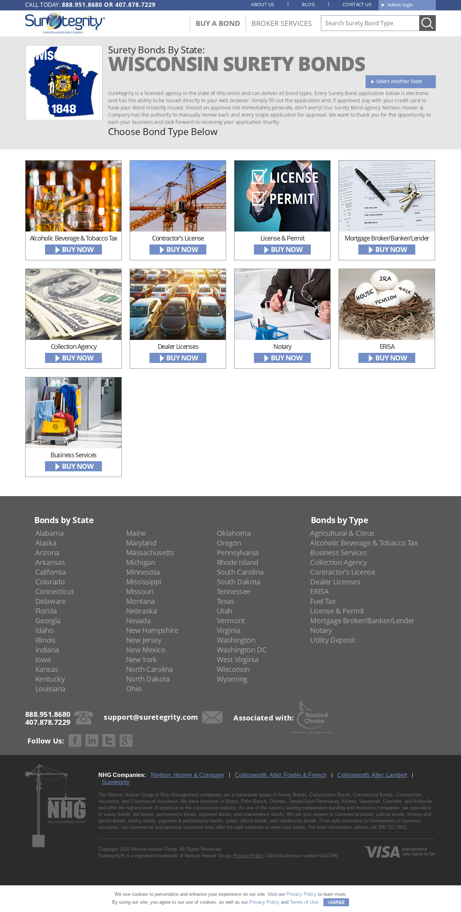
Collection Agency (338, 562)
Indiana (47, 650)
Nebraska (141, 611)
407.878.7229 (135, 5)
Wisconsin (233, 669)
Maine (136, 533)
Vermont (231, 620)
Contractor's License (342, 572)
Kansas (46, 669)
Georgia (48, 620)
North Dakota (148, 679)
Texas (225, 601)
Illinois (45, 640)
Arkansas (50, 562)
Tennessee (233, 591)
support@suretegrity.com (151, 717)
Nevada (138, 620)
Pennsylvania (238, 552)
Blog (308, 4)
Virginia (229, 630)
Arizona (47, 552)
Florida (46, 611)
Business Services (338, 552)
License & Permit (337, 611)
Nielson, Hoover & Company (187, 775)
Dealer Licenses (335, 582)
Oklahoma (234, 533)
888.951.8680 (82, 5)
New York (141, 659)
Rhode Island (237, 562)
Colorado (50, 582)
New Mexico (145, 650)
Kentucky (50, 679)
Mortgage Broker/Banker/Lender (362, 620)
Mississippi (143, 582)
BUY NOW (77, 249)
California (50, 572)
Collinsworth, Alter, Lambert (372, 775)
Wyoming (232, 679)
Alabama (49, 533)
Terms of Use (304, 902)
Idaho (44, 630)
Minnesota (143, 572)
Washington (236, 640)
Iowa (43, 659)
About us (262, 4)
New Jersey (143, 640)
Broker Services (281, 23)
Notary (321, 630)
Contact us (357, 4)
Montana (140, 601)
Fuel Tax (322, 601)
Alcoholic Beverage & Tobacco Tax (363, 543)
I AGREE (336, 902)
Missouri (140, 591)
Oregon (229, 543)
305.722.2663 (392, 827)
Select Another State (399, 81)
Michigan (140, 562)
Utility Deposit (332, 640)
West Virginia (238, 659)
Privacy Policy (248, 855)
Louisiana (50, 688)
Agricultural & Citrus (342, 533)
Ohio (134, 688)
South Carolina (240, 572)
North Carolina (149, 669)
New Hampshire (152, 630)
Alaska (46, 543)
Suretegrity (116, 782)
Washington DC (242, 650)
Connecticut (54, 591)
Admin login (400, 4)
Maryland (141, 543)
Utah (224, 611)
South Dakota (238, 582)
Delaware (50, 601)
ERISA (319, 591)
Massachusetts (150, 552)
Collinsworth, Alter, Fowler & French (280, 775)
